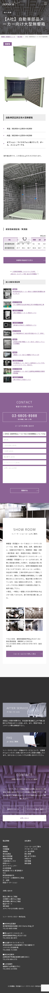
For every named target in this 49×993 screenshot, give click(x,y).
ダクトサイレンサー (10, 866)
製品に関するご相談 (10, 896)
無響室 (5, 846)
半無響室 (6, 849)
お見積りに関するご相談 (12, 899)
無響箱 (5, 851)
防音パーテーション (10, 882)
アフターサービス (30, 849)
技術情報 (27, 861)
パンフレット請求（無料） (36, 809)
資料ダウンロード (13, 809)
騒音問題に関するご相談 (12, 901)
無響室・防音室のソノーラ (8, 37)
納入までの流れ (30, 856)
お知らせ (27, 858)
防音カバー (7, 863)
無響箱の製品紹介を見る (24, 260)
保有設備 (27, 863)
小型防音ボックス (9, 861)
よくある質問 (29, 851)
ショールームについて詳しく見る (24, 654)
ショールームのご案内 (32, 846)
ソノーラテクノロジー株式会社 (14, 916)
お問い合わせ (24, 818)
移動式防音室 (8, 858)
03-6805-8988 (24, 415)
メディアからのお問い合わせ (13, 908)
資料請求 (6, 906)
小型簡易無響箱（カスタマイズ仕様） (24, 271)
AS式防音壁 (7, 868)
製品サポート (8, 904)
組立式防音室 (8, 856)
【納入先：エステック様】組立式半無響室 (23, 274)
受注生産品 (7, 854)
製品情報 (6, 841)
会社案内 (27, 841)
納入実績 (20, 37)
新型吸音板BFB (8, 875)
